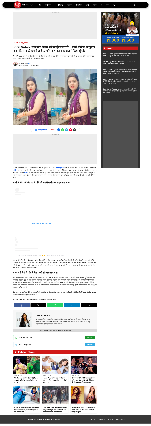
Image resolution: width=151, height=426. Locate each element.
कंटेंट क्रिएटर (60, 168)
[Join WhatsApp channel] (62, 129)
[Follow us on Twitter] (74, 129)
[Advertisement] (50, 18)
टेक (107, 5)
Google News (42, 130)
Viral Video (18, 299)
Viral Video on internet (30, 299)
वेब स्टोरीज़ (79, 5)
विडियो (25, 43)
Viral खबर (19, 43)
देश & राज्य (48, 5)
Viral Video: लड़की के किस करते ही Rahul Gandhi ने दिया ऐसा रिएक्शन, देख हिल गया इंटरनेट (26, 380)
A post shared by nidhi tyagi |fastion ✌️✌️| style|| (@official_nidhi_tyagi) (41, 255)
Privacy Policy (120, 419)
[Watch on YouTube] (70, 129)
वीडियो (15, 170)
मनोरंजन (69, 5)
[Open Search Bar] (135, 5)
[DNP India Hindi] (23, 5)
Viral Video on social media (47, 299)
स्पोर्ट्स (94, 5)
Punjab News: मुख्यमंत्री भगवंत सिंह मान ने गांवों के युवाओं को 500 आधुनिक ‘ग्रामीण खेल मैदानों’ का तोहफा (120, 55)
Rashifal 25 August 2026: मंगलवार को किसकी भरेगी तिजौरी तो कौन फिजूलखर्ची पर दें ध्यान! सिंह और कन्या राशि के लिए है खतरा (120, 91)
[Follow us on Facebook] (58, 129)
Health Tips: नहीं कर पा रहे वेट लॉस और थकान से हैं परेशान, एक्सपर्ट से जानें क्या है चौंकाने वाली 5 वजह (55, 380)
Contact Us (101, 419)
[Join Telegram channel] (66, 129)
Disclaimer (110, 419)
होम (40, 5)
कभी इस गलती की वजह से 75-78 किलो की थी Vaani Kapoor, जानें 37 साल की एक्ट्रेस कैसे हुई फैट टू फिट (83, 410)
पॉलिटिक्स (60, 5)
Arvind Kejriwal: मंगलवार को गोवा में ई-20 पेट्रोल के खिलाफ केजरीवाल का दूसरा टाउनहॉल (119, 62)
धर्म (101, 5)
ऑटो (87, 5)
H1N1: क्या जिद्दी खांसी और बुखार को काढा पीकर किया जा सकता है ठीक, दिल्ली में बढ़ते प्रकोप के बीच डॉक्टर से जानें (26, 410)
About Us (93, 419)
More (114, 5)
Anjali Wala (24, 63)
